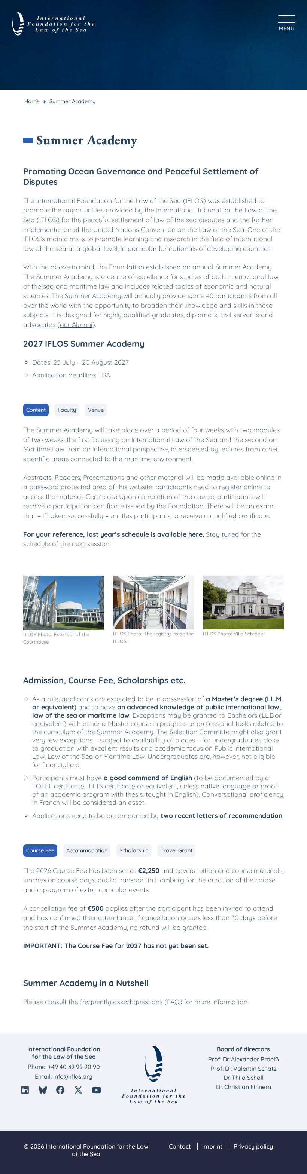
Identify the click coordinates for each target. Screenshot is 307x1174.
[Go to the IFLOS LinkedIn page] (25, 1090)
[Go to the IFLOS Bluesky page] (43, 1090)
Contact (180, 1146)
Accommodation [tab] (86, 850)
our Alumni (76, 324)
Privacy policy (253, 1146)
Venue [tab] (96, 410)
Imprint (212, 1146)
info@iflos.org (72, 1076)
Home (31, 101)
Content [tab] (36, 410)
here (195, 534)
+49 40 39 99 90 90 (74, 1066)
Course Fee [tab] (40, 850)
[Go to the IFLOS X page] (78, 1090)
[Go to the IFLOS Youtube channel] (96, 1090)
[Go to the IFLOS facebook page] (60, 1090)
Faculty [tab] (67, 410)
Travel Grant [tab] (176, 850)
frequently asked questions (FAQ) (131, 1001)
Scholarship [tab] (134, 850)
